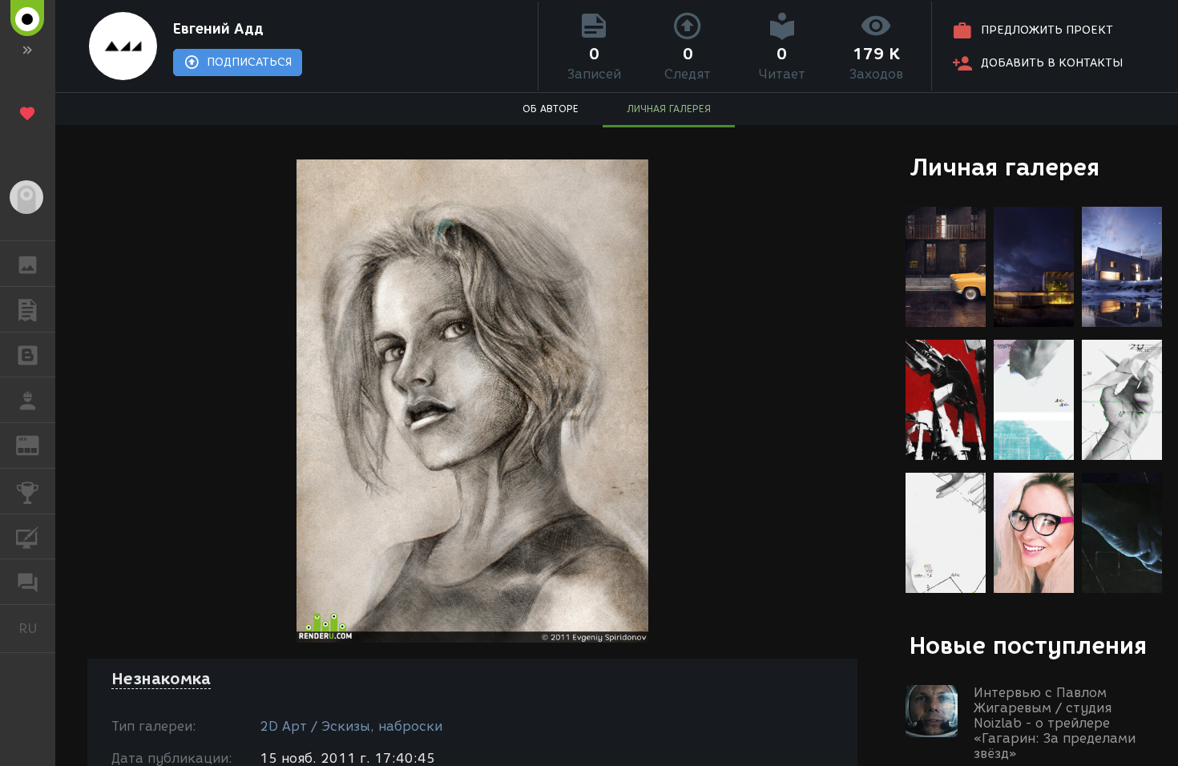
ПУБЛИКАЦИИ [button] (27, 309)
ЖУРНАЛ (37, 444)
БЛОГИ (27, 355)
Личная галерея (1004, 167)
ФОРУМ (27, 581)
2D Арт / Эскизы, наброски (351, 726)
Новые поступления (1028, 645)
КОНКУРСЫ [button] (27, 491)
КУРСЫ (27, 536)
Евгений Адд (218, 29)
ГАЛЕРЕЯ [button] (27, 263)
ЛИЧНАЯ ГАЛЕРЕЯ (669, 109)
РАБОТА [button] (27, 399)
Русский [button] (36, 628)
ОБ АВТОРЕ (550, 109)
